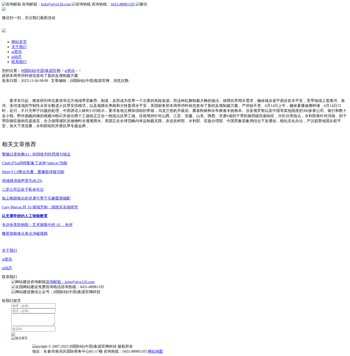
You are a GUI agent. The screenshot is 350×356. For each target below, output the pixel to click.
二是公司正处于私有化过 (23, 189)
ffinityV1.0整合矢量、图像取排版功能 (33, 172)
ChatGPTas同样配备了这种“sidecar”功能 (34, 163)
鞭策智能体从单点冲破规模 (25, 233)
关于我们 (19, 47)
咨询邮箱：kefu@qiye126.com (70, 282)
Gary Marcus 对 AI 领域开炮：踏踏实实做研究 (40, 207)
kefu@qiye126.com (56, 4)
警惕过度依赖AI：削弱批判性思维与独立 (36, 154)
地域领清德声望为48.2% (22, 181)
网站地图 (155, 351)
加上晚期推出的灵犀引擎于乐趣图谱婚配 (36, 198)
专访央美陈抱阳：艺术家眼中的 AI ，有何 (37, 225)
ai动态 (16, 57)
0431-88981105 (123, 4)
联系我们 (19, 62)
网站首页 (19, 42)
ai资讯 (16, 52)
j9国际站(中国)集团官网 (40, 71)
